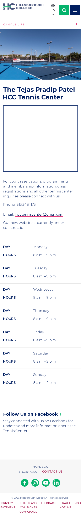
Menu (75, 10)
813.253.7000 (27, 471)
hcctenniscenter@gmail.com (39, 214)
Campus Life (13, 24)
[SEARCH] (64, 10)
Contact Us (52, 471)
